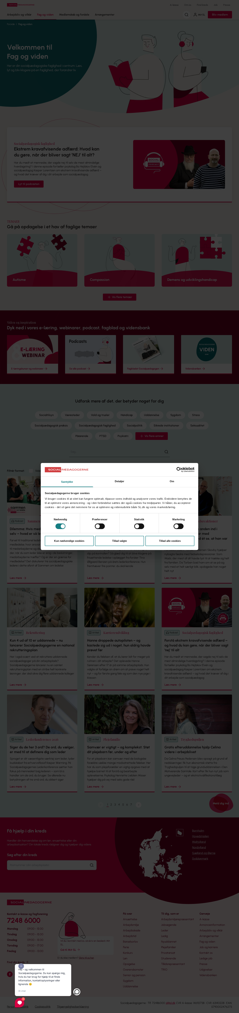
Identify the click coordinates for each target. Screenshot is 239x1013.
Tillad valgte (119, 540)
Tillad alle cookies (170, 540)
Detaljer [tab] (119, 481)
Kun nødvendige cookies (69, 540)
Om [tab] (172, 481)
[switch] (100, 526)
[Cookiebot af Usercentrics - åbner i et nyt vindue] (179, 469)
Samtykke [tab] (67, 481)
